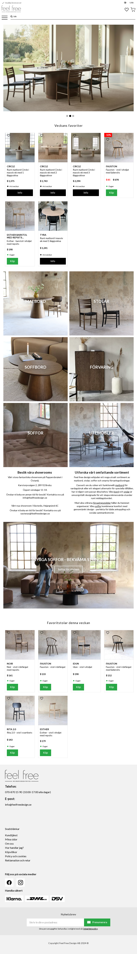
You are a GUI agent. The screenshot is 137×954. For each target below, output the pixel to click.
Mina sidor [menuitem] (11, 839)
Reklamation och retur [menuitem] (17, 860)
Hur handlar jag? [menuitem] (14, 847)
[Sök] (12, 16)
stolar (127, 491)
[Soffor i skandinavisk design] (68, 68)
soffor (98, 506)
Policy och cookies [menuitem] (15, 856)
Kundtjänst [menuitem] (11, 835)
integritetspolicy (90, 929)
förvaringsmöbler (102, 502)
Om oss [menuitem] (9, 843)
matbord (119, 485)
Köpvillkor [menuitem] (11, 852)
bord (116, 491)
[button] (5, 18)
